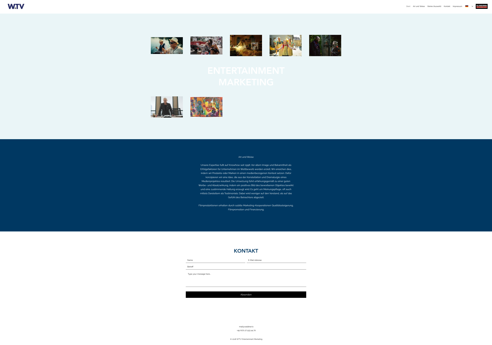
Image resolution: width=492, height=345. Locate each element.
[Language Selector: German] (469, 6)
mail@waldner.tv (246, 327)
